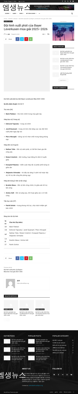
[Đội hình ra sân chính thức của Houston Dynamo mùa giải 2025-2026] (42, 305)
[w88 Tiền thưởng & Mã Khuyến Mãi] (56, 74)
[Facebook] (62, 1)
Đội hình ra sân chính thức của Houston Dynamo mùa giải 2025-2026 (42, 313)
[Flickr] (62, 374)
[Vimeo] (70, 1)
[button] (72, 13)
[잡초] (5, 34)
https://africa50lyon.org (23, 283)
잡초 (9, 34)
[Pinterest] (26, 39)
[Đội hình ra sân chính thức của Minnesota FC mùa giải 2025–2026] (27, 305)
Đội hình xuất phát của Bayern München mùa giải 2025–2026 (11, 313)
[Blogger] (54, 374)
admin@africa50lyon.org (36, 385)
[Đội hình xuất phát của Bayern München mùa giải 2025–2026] (11, 305)
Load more (63, 80)
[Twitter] (68, 1)
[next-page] (8, 320)
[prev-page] (5, 320)
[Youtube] (73, 1)
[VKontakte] (71, 374)
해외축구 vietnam (13, 18)
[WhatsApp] (31, 39)
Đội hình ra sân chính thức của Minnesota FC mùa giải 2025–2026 (27, 313)
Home (5, 18)
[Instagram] (65, 1)
